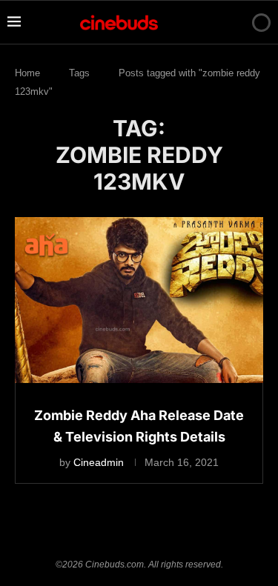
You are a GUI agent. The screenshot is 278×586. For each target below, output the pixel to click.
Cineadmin (98, 462)
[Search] (235, 22)
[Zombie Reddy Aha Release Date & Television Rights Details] (139, 299)
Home (27, 73)
